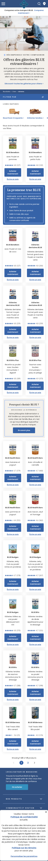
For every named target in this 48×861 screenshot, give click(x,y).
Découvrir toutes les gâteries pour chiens (23, 83)
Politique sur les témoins (24, 847)
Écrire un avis (13, 179)
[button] (3, 4)
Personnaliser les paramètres (24, 856)
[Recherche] (39, 3)
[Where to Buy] (44, 3)
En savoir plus (24, 430)
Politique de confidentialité (24, 816)
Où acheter (17, 787)
